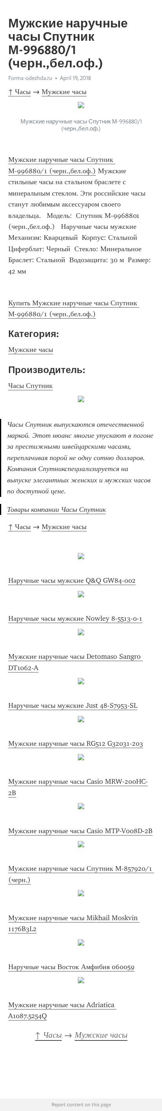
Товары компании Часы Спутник (56, 509)
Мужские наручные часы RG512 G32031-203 (75, 743)
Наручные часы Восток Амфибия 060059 (71, 966)
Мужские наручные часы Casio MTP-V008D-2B (80, 830)
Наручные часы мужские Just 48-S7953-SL (72, 705)
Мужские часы (64, 91)
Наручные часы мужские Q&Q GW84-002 (72, 580)
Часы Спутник (30, 385)
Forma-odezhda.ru (30, 78)
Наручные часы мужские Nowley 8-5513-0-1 (75, 618)
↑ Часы (19, 91)
